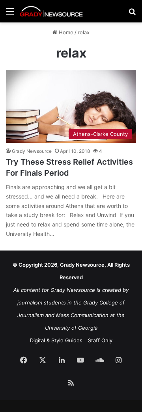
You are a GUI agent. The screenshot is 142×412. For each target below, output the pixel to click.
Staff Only (100, 340)
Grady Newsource (32, 151)
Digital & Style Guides (56, 340)
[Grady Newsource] (51, 11)
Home (65, 32)
